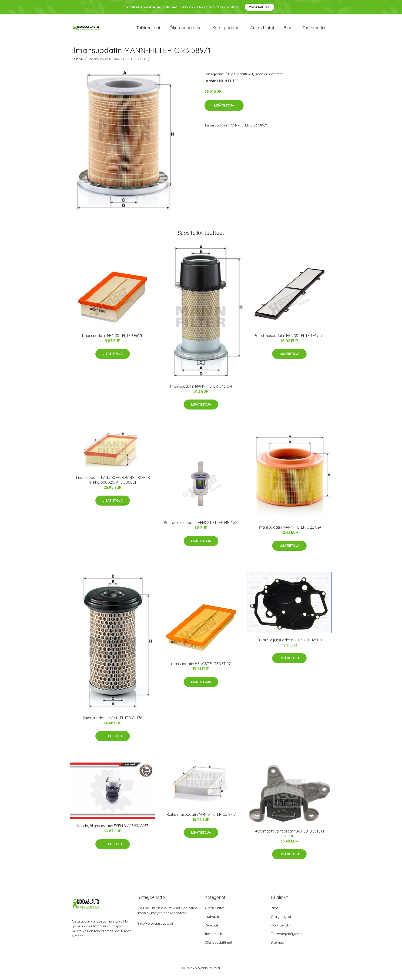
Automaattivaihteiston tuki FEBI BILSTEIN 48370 (289, 833)
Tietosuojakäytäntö (287, 934)
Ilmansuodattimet (269, 74)
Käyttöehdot (281, 925)
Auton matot (262, 27)
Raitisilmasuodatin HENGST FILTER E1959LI (289, 335)
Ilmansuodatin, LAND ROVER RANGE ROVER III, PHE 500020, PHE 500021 (112, 480)
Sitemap (277, 942)
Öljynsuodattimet (186, 27)
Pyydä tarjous (259, 7)
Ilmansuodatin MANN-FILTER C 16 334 (201, 386)
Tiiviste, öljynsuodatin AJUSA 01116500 (289, 640)
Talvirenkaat (148, 27)
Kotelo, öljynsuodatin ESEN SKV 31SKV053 (112, 825)
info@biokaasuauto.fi (155, 923)
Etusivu (77, 59)
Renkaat (211, 925)
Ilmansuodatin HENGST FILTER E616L (112, 335)
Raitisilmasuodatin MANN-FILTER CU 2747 (201, 814)
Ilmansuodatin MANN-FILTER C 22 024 (289, 527)
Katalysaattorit (226, 27)
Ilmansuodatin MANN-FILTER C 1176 (112, 718)
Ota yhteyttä (281, 916)
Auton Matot (214, 908)
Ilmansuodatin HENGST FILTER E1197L (201, 663)
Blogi (288, 27)
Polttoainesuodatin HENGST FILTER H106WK (201, 522)
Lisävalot (211, 916)
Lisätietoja (224, 105)
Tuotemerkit (313, 27)
